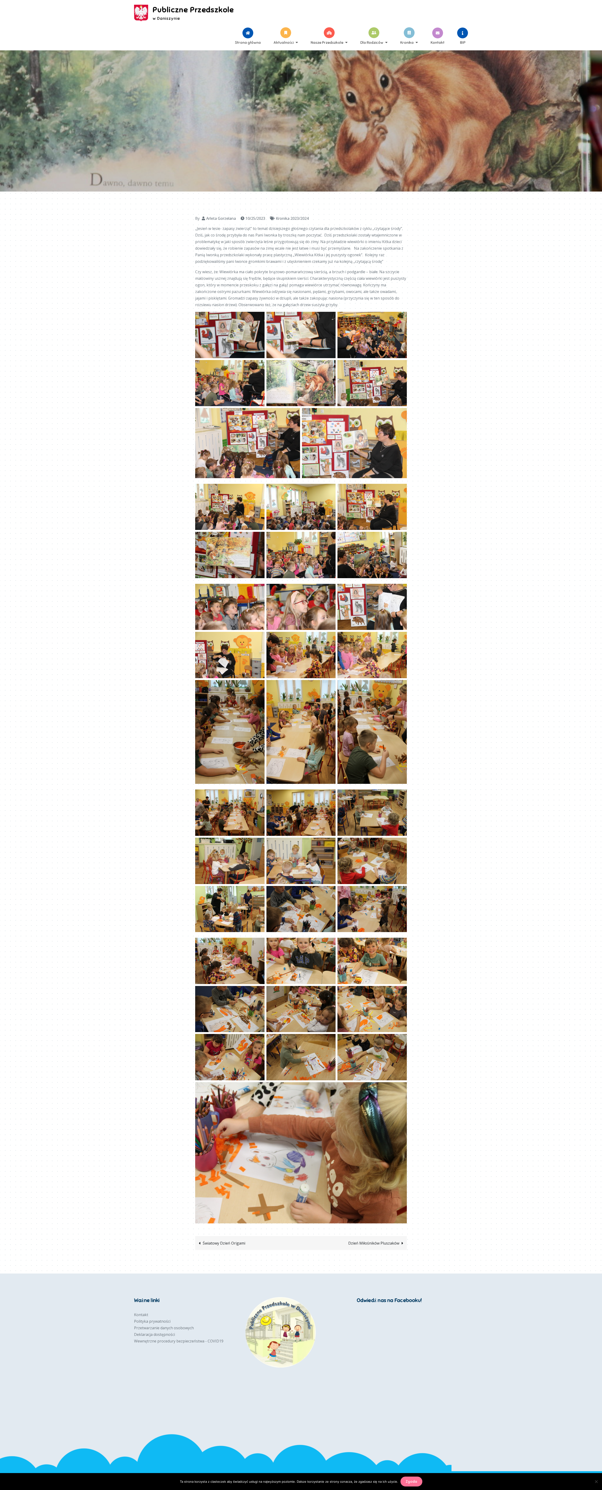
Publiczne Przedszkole (193, 9)
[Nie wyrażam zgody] (596, 1481)
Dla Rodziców (371, 42)
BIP (462, 42)
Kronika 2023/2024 (292, 218)
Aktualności (283, 42)
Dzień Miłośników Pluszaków (373, 1243)
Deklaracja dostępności (154, 1334)
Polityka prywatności (152, 1321)
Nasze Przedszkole (327, 42)
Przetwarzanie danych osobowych (164, 1327)
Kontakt (437, 42)
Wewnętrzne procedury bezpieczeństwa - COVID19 (178, 1341)
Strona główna (248, 42)
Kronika (407, 42)
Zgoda (411, 1481)
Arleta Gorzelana (221, 218)
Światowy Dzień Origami (224, 1243)
